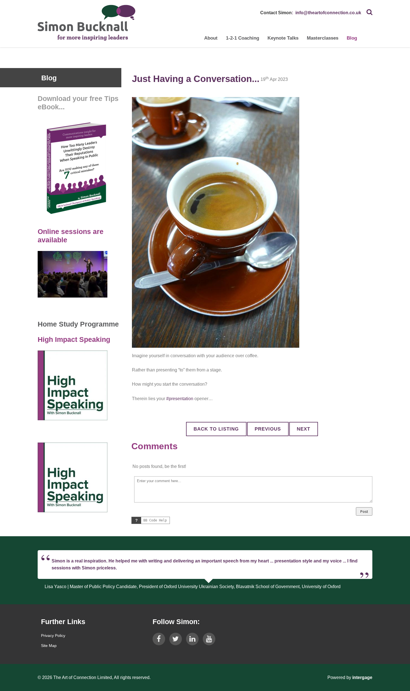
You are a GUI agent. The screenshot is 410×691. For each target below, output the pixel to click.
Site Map (49, 645)
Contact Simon (276, 12)
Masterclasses (322, 38)
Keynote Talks (282, 38)
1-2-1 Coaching (242, 38)
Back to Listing (216, 429)
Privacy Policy (53, 635)
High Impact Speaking (74, 339)
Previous (268, 429)
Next (303, 429)
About (211, 38)
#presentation (179, 398)
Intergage (362, 677)
